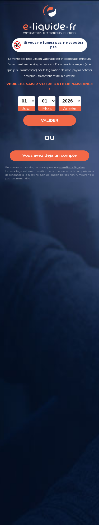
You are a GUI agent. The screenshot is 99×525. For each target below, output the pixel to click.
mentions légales (72, 167)
